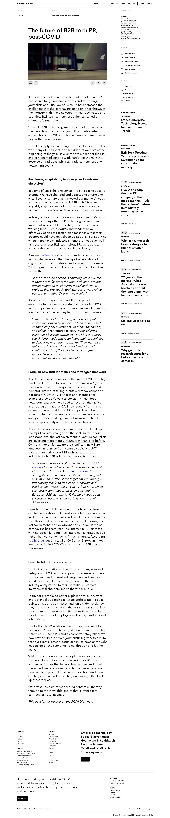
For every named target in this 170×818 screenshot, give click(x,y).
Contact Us (22, 798)
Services (105, 3)
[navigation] (85, 4)
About (96, 3)
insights (131, 3)
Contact (150, 3)
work (123, 3)
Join (142, 3)
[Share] (92, 83)
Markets (114, 3)
